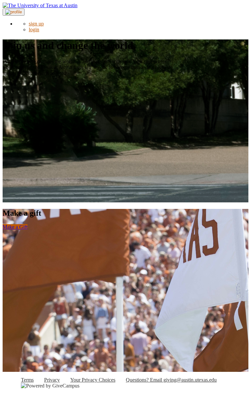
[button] (14, 12)
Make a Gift (15, 227)
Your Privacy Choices (92, 380)
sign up (36, 23)
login (34, 29)
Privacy (52, 380)
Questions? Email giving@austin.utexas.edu (171, 380)
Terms (27, 380)
